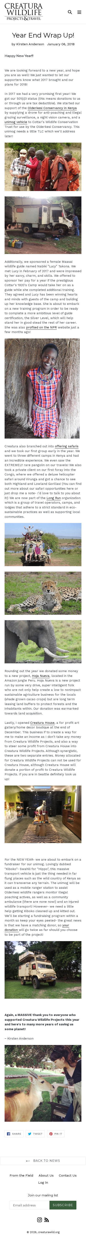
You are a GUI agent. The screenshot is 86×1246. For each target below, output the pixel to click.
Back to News (46, 1161)
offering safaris (66, 446)
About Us (46, 1175)
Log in (43, 1182)
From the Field (21, 1175)
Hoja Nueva (40, 676)
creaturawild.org (48, 1232)
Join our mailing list (43, 1195)
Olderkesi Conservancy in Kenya (52, 108)
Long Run (54, 498)
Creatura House (42, 723)
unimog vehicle (16, 122)
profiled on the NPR (41, 327)
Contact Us (68, 1175)
